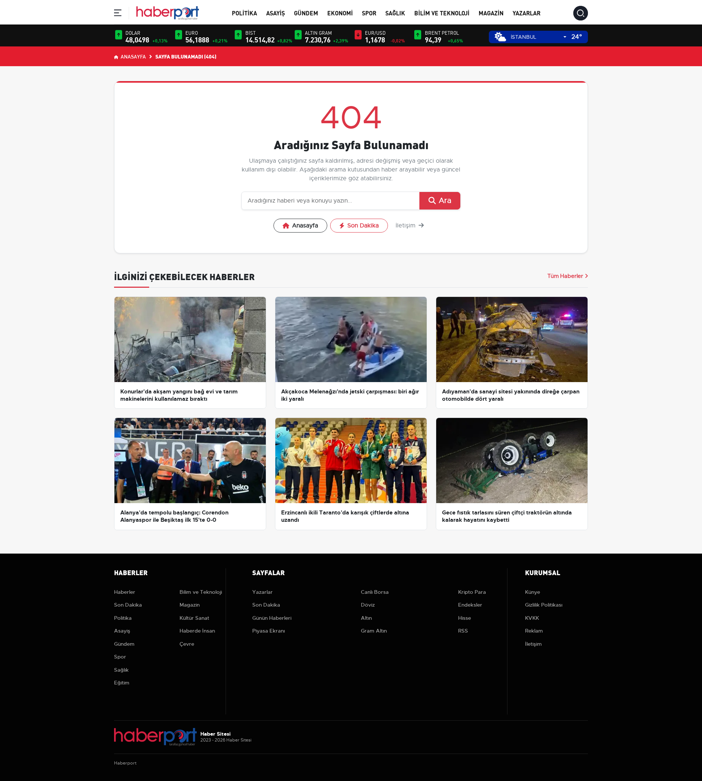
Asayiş (275, 12)
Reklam (534, 630)
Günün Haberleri (271, 618)
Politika (244, 12)
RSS (463, 630)
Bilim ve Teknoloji (441, 12)
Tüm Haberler (565, 276)
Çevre (187, 644)
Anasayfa (133, 56)
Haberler (124, 592)
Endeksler (470, 604)
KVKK (532, 618)
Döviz (368, 604)
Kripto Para (472, 592)
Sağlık (395, 12)
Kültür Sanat (194, 618)
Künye (532, 592)
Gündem (306, 12)
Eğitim (121, 682)
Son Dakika (363, 225)
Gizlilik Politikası (543, 604)
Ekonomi (340, 12)
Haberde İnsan (197, 630)
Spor (369, 12)
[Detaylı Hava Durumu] (500, 36)
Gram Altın (374, 630)
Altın (366, 618)
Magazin (491, 12)
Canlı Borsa (375, 592)
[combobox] (538, 37)
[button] (117, 14)
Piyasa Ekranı (268, 630)
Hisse (464, 618)
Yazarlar (526, 12)
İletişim (406, 225)
